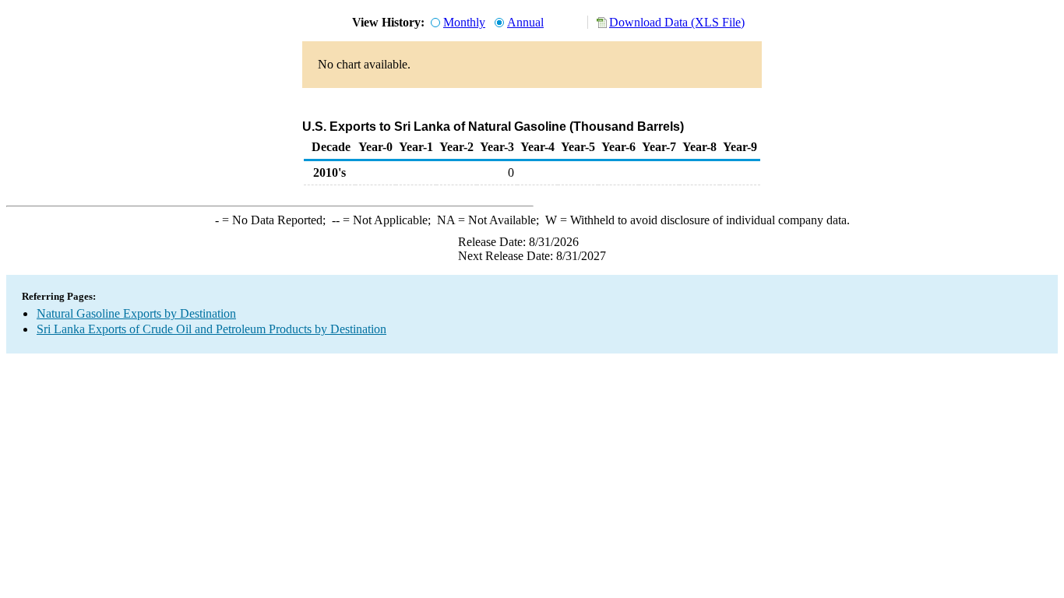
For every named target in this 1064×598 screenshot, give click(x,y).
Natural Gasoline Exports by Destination (136, 313)
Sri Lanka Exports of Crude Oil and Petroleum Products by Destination (211, 329)
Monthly (464, 22)
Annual (525, 22)
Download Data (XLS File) (677, 22)
